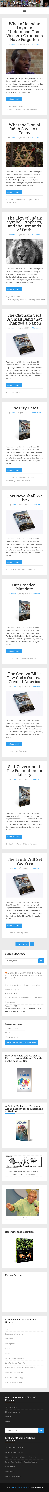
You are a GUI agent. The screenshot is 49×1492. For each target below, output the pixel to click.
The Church (9, 1339)
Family (17, 569)
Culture (11, 392)
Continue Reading (13, 99)
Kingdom (30, 199)
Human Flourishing (22, 477)
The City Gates (24, 407)
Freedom (18, 751)
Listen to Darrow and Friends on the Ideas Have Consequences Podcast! (24, 975)
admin (12, 44)
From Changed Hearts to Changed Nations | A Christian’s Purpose (22, 987)
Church (11, 569)
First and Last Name (13, 1024)
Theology (31, 300)
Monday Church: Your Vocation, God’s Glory (21, 1457)
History (25, 751)
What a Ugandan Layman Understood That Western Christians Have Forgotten (24, 31)
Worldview (26, 480)
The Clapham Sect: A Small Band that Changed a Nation (24, 319)
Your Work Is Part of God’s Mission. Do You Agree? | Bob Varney (24, 999)
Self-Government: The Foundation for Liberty (24, 770)
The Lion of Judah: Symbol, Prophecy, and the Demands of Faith (24, 223)
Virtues (25, 844)
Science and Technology (14, 1377)
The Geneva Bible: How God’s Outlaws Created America (24, 677)
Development (10, 1344)
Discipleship (13, 106)
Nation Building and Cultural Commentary (20, 1368)
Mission (18, 392)
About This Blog (11, 1407)
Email (7, 1033)
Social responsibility (30, 109)
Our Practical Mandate (24, 586)
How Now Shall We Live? (25, 497)
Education (8, 1348)
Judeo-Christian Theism (17, 199)
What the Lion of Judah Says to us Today (25, 128)
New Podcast (10, 1467)
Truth (26, 933)
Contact (8, 1417)
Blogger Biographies (12, 1412)
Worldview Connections (13, 1382)
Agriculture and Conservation (15, 1358)
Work (19, 480)
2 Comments (35, 686)
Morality (20, 933)
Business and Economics (14, 1334)
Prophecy (23, 300)
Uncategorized (41, 300)
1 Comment (35, 505)
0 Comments (36, 44)
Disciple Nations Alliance (14, 1452)
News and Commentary (14, 1373)
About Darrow (22, 1217)
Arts (6, 1329)
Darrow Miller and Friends (20, 1487)
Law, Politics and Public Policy (16, 1363)
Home (7, 1422)
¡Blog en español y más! (14, 1447)
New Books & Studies (13, 1476)
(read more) (30, 1174)
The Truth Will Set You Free (24, 861)
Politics (18, 109)
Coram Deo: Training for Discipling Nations (21, 1462)
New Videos (9, 1471)
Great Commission (28, 569)
